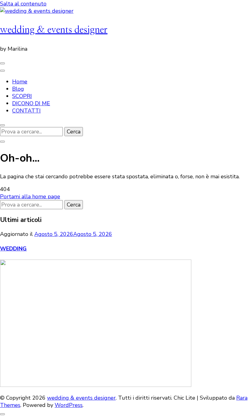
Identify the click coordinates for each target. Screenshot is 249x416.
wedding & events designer (53, 30)
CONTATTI (26, 110)
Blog (18, 88)
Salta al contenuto (23, 3)
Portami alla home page (30, 196)
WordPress (69, 405)
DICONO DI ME (31, 103)
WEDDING (13, 248)
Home (19, 81)
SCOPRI (22, 96)
